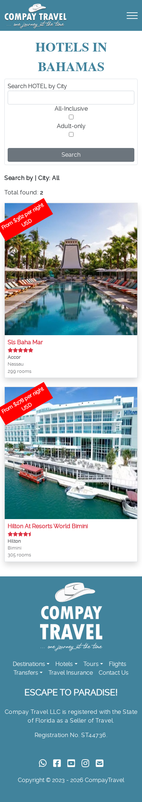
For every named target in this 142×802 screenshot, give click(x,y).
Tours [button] (91, 664)
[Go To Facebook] (57, 763)
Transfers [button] (25, 672)
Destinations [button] (29, 664)
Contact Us (114, 672)
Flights (117, 664)
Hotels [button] (64, 664)
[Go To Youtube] (71, 763)
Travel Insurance (70, 672)
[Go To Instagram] (85, 763)
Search (71, 154)
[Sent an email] (99, 763)
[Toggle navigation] (132, 15)
